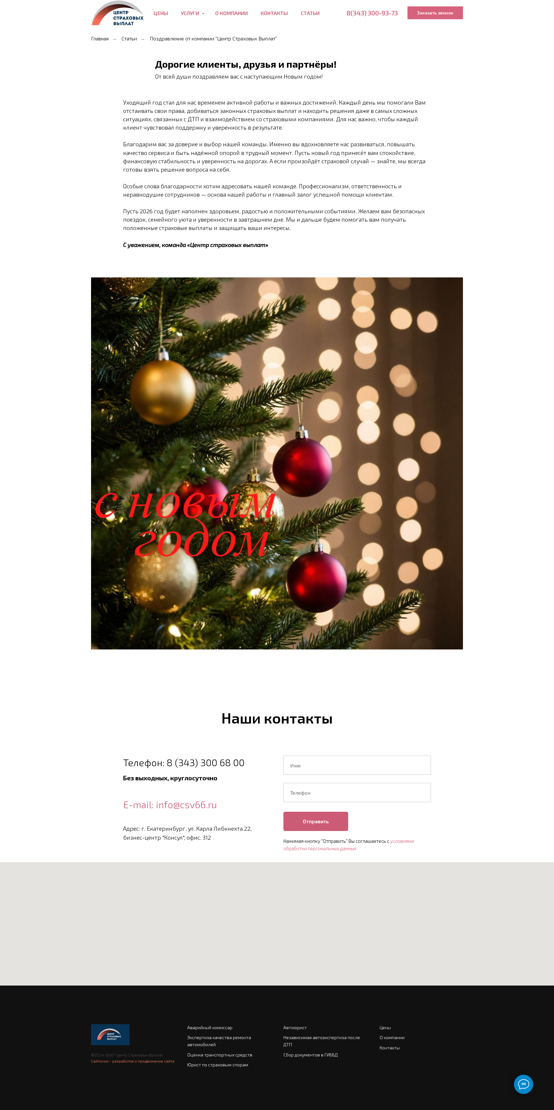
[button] (435, 12)
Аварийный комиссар (209, 1027)
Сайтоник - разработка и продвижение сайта (132, 1061)
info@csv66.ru (186, 804)
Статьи (310, 13)
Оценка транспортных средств (219, 1054)
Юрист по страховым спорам (217, 1064)
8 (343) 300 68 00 (206, 762)
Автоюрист (295, 1027)
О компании (231, 13)
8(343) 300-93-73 (372, 13)
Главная (100, 38)
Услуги (190, 13)
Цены (161, 13)
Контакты (274, 13)
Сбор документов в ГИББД (310, 1054)
